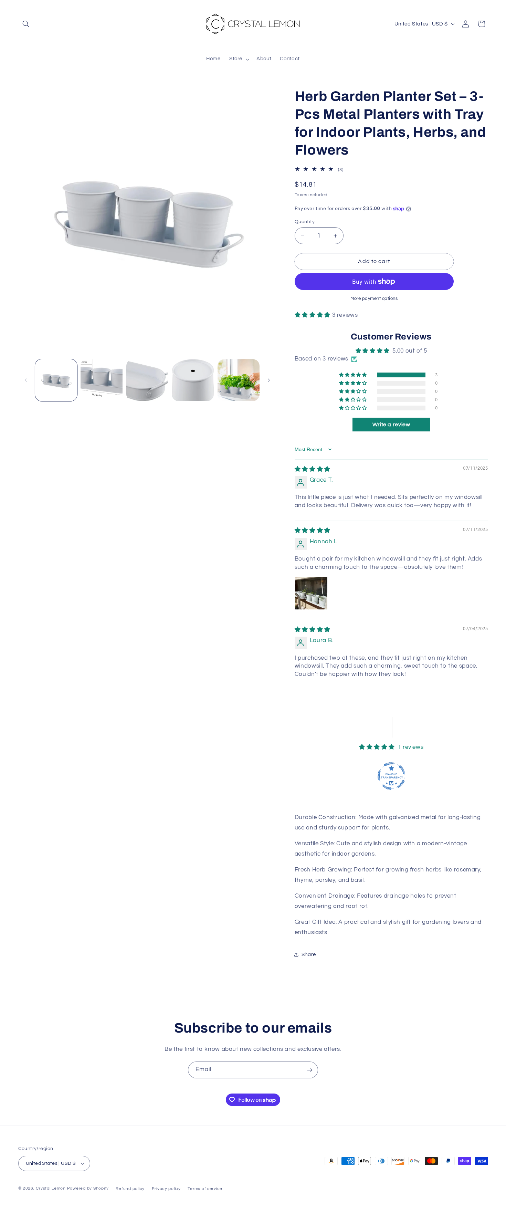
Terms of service (205, 1189)
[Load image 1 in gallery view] (56, 380)
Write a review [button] (391, 424)
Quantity (305, 221)
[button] (26, 24)
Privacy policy (166, 1189)
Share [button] (309, 954)
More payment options (374, 298)
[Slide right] (268, 380)
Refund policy (130, 1189)
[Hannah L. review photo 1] (311, 593)
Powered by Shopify (88, 1188)
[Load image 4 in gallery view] (193, 380)
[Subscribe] (310, 1070)
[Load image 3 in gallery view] (147, 380)
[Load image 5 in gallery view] (239, 380)
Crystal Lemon (51, 1188)
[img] (312, 469)
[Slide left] (25, 380)
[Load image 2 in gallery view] (102, 380)
